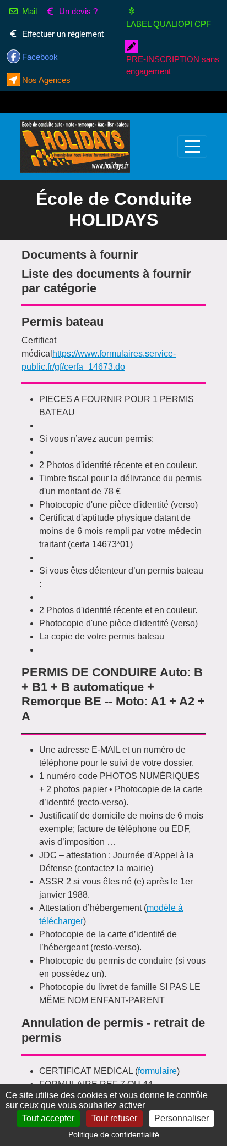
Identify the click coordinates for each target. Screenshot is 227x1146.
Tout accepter (48, 1118)
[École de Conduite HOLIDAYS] (75, 146)
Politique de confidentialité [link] (113, 1134)
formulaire (157, 1071)
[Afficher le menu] (192, 146)
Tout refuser (114, 1118)
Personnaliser (181, 1118)
